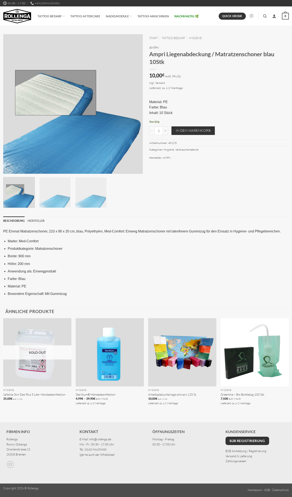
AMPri (154, 47)
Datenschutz (280, 490)
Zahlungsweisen (236, 461)
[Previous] (11, 104)
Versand (160, 82)
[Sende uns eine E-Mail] (10, 464)
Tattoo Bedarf (50, 16)
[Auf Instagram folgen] (251, 16)
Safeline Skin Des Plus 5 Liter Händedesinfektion (34, 394)
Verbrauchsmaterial (186, 149)
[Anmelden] (274, 16)
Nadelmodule (117, 16)
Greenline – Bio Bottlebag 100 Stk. (243, 394)
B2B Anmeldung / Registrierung (246, 451)
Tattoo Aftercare (85, 16)
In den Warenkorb (193, 130)
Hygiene (195, 38)
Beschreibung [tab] (14, 220)
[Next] (135, 104)
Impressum (255, 490)
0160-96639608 (95, 449)
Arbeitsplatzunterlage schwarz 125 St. (172, 394)
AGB (267, 490)
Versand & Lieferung (239, 456)
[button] (265, 16)
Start (153, 38)
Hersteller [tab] (36, 220)
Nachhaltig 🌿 (186, 16)
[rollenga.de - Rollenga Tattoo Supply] (17, 16)
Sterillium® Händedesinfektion (95, 394)
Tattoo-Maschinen (153, 16)
